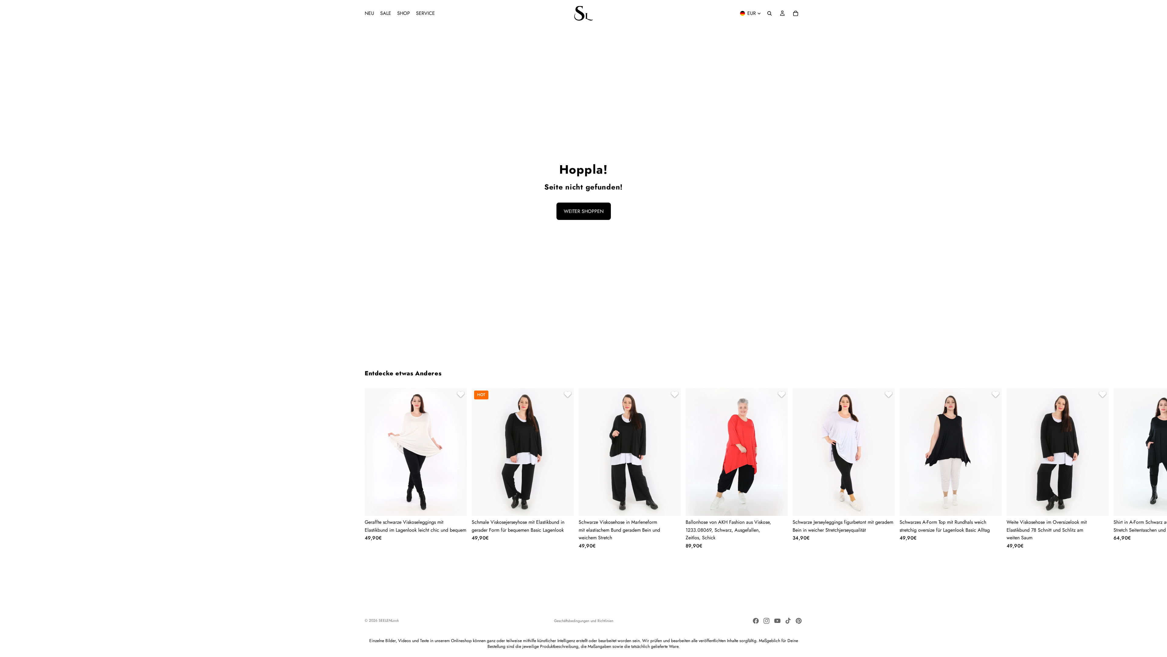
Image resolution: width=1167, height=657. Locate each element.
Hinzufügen (783, 506)
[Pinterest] (798, 620)
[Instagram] (766, 620)
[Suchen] (769, 13)
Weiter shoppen (584, 211)
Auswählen (462, 506)
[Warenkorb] (795, 13)
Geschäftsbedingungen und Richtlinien (583, 621)
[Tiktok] (788, 620)
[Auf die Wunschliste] (459, 395)
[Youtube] (777, 620)
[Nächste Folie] (795, 468)
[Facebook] (755, 620)
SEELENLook (389, 620)
